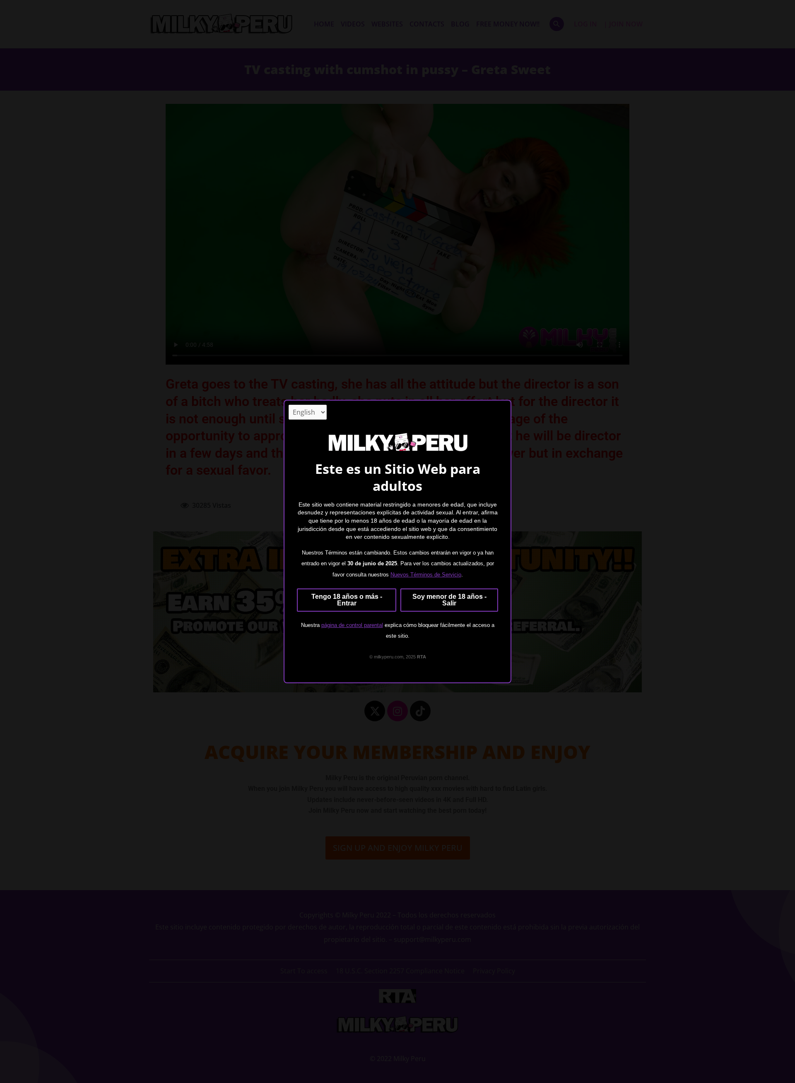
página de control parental (352, 625)
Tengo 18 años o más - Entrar (346, 600)
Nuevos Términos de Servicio (425, 575)
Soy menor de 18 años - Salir (449, 600)
